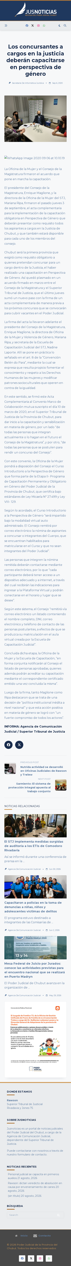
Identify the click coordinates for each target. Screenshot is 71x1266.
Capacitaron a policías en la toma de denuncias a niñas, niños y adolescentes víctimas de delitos (33, 907)
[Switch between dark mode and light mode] (59, 25)
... (24, 861)
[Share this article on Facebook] (8, 745)
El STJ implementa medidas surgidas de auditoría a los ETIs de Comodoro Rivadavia (33, 846)
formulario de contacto (32, 1154)
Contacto (44, 1235)
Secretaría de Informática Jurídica (28, 83)
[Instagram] (38, 25)
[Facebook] (27, 25)
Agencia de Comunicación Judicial (24, 869)
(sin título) (14, 1195)
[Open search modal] (65, 25)
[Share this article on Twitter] (19, 745)
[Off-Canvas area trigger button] (6, 25)
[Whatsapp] (44, 25)
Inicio (24, 1236)
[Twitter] (32, 25)
